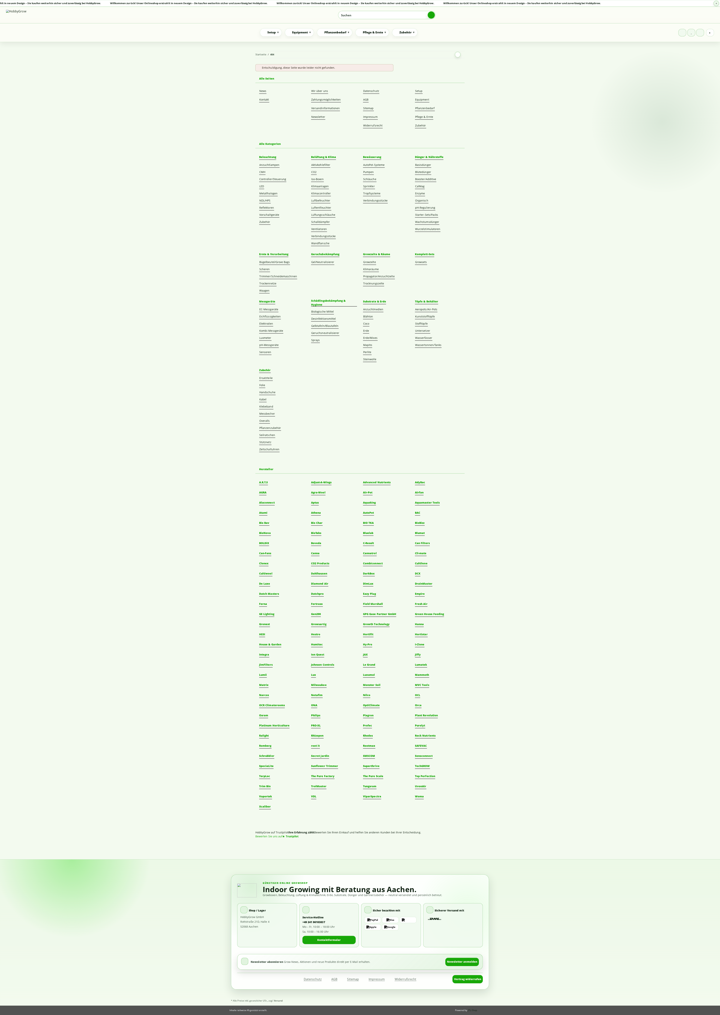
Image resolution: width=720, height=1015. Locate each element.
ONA (314, 705)
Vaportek (265, 796)
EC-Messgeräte (268, 309)
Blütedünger (423, 172)
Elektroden (266, 323)
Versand (278, 1000)
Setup (418, 91)
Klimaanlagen (320, 186)
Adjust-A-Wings (321, 482)
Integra (264, 654)
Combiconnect (373, 563)
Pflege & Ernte (424, 117)
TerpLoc (264, 776)
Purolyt (420, 725)
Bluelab (368, 533)
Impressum (370, 117)
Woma (419, 796)
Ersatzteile (266, 378)
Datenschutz (371, 91)
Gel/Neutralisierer (322, 262)
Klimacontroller (321, 193)
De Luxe (264, 583)
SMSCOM (369, 756)
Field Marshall (373, 604)
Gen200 (316, 614)
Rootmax (369, 745)
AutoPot (368, 512)
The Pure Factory (322, 776)
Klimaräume (371, 269)
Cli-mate (421, 553)
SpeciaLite (266, 766)
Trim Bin (265, 786)
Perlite (367, 352)
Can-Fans (265, 553)
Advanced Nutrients (377, 482)
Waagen (264, 290)
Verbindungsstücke (323, 236)
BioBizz (420, 523)
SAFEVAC (421, 745)
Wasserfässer (423, 338)
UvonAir (420, 786)
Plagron (368, 715)
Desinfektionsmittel (323, 318)
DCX (417, 573)
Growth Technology (376, 624)
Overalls (264, 421)
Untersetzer (422, 330)
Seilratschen (267, 435)
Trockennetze (267, 283)
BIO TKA (368, 523)
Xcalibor (265, 806)
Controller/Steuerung (272, 179)
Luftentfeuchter (321, 207)
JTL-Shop (472, 1010)
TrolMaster (318, 786)
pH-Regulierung (425, 207)
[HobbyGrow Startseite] (32, 15)
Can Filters (422, 543)
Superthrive (371, 766)
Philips (315, 715)
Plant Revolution (426, 715)
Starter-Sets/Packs (426, 215)
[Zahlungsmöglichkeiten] (391, 923)
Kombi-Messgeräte (271, 330)
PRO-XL (316, 725)
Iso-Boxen (317, 179)
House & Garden (270, 644)
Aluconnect (267, 502)
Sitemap (368, 108)
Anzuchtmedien (373, 309)
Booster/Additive (425, 179)
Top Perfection (425, 776)
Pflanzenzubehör (270, 428)
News (262, 91)
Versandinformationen (325, 108)
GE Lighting (266, 614)
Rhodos (368, 735)
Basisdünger (423, 165)
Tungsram (369, 786)
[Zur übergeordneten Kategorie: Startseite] (457, 54)
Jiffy (418, 654)
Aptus (315, 502)
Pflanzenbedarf (425, 108)
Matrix (263, 685)
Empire (420, 593)
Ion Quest (317, 654)
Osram (263, 715)
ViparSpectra (372, 796)
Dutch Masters (269, 593)
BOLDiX (264, 543)
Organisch (421, 200)
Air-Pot (368, 492)
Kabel (262, 399)
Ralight (264, 735)
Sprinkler (369, 186)
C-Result (368, 543)
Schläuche (369, 179)
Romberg (265, 745)
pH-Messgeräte (269, 345)
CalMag (419, 186)
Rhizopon (317, 735)
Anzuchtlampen (269, 165)
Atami (263, 512)
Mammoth (422, 675)
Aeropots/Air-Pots (426, 309)
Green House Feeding (429, 614)
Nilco (366, 695)
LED (261, 186)
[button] (682, 32)
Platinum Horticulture (274, 725)
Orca (418, 705)
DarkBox (369, 573)
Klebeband (266, 406)
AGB (365, 99)
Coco (366, 323)
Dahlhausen (319, 573)
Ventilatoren (319, 229)
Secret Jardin (320, 756)
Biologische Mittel (322, 311)
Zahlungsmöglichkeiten (326, 99)
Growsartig (318, 624)
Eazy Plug (369, 593)
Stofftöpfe (421, 323)
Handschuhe (267, 392)
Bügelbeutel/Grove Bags (274, 262)
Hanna (419, 624)
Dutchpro (317, 593)
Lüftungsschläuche (323, 215)
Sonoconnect (424, 756)
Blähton (368, 316)
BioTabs (316, 533)
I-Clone (419, 644)
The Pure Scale (373, 776)
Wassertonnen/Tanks (428, 345)
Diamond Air (319, 583)
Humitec (317, 644)
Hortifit (368, 634)
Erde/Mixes (370, 338)
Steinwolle (369, 359)
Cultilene (421, 563)
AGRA (262, 492)
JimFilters (266, 664)
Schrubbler (266, 756)
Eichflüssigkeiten (270, 316)
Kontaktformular (329, 940)
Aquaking (369, 502)
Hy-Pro (367, 644)
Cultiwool (265, 573)
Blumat (420, 533)
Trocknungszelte (373, 283)
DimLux (368, 583)
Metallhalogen (268, 193)
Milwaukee (319, 685)
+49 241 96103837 (313, 922)
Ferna (263, 604)
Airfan (419, 492)
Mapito (367, 345)
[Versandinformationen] (434, 919)
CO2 (313, 172)
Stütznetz (265, 442)
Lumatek (421, 664)
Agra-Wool (318, 492)
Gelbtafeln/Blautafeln (324, 326)
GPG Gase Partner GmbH (379, 614)
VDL (313, 796)
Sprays (315, 340)
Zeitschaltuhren (269, 449)
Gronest (264, 624)
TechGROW (422, 766)
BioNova (265, 533)
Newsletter (318, 117)
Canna (315, 553)
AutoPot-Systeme (374, 165)
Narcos (264, 695)
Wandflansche (320, 243)
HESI (262, 634)
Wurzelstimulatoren (427, 229)
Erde (366, 330)
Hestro (315, 634)
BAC (417, 512)
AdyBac (420, 482)
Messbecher (267, 413)
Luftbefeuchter (320, 200)
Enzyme (420, 193)
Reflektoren (266, 207)
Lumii (263, 675)
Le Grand (369, 664)
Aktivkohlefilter (320, 165)
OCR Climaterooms (272, 705)
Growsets (421, 262)
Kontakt (264, 99)
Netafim (317, 695)
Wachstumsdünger (427, 222)
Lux (313, 675)
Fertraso (317, 604)
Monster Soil (371, 685)
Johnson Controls (322, 664)
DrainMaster (423, 583)
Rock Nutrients (425, 735)
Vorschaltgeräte (269, 215)
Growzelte (369, 262)
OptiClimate (371, 705)
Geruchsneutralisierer (325, 333)
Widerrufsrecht (372, 125)
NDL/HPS (265, 200)
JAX (365, 654)
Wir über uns (319, 91)
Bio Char (317, 523)
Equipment (422, 99)
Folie (262, 385)
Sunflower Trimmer (324, 766)
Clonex (263, 563)
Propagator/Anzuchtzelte (379, 276)
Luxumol (369, 675)
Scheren (264, 269)
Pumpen (368, 172)
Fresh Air (421, 604)
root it (315, 745)
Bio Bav (264, 523)
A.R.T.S (263, 482)
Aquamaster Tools (427, 502)
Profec (367, 725)
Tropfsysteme (371, 193)
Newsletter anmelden (462, 961)
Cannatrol (370, 553)
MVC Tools (422, 685)
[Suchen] (431, 15)
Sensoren (265, 352)
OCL (417, 695)
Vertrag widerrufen (467, 979)
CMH (262, 172)
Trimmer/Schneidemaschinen (278, 276)
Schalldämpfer (320, 222)
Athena (316, 512)
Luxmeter (265, 338)
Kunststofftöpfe (425, 316)
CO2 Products (320, 563)
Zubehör (420, 125)
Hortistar (421, 634)
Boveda (316, 543)
